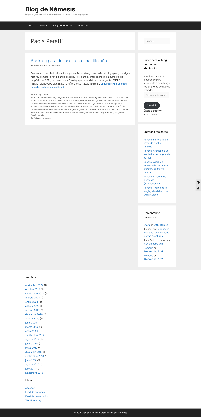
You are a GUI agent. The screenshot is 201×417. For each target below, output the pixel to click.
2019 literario (161, 225)
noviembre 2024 (34, 285)
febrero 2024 (32, 297)
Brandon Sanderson (107, 97)
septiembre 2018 (34, 356)
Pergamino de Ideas (62, 25)
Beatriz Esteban (81, 97)
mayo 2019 (31, 347)
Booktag (38, 94)
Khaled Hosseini (90, 106)
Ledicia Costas (56, 109)
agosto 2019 (32, 339)
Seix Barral (93, 112)
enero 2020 (31, 331)
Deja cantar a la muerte (68, 100)
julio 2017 (30, 368)
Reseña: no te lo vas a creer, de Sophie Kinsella (156, 143)
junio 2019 (31, 343)
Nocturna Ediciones (107, 109)
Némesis (148, 248)
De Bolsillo (52, 100)
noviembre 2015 (34, 372)
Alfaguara (60, 97)
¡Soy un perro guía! (154, 243)
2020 (36, 97)
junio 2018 (31, 360)
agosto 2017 (32, 364)
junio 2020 (31, 322)
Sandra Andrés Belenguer (76, 112)
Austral (69, 97)
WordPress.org (33, 400)
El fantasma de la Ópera (50, 103)
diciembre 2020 (34, 314)
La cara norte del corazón (110, 106)
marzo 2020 (32, 327)
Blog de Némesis (50, 9)
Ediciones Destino (105, 100)
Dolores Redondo (88, 100)
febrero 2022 (32, 310)
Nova (119, 109)
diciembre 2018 (33, 352)
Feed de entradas (35, 392)
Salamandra (58, 112)
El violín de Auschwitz (72, 103)
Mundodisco (91, 109)
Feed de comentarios (37, 396)
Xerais (41, 115)
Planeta (41, 112)
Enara (147, 225)
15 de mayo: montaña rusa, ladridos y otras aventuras (157, 232)
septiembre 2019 (34, 335)
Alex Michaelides (47, 97)
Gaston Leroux (103, 103)
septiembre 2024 (34, 293)
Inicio (30, 25)
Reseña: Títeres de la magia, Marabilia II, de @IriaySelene (156, 191)
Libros (42, 25)
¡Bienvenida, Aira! (153, 251)
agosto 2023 (32, 306)
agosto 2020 (32, 318)
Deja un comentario (42, 118)
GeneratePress (119, 412)
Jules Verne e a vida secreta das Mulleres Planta (60, 106)
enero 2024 (31, 301)
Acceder (29, 388)
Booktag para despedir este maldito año (69, 60)
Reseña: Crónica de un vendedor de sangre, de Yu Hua (157, 154)
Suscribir (152, 105)
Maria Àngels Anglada (74, 109)
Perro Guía (83, 25)
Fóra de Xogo (89, 103)
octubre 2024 (32, 289)
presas (49, 112)
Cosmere (42, 100)
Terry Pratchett (106, 112)
